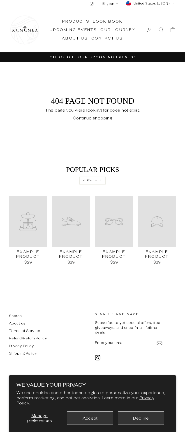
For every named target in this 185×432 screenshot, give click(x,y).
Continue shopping (92, 118)
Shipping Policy (23, 353)
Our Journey (117, 29)
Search (15, 316)
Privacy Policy (21, 346)
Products (76, 21)
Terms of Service (24, 331)
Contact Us (107, 38)
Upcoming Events (73, 29)
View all (92, 180)
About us (17, 323)
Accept (90, 418)
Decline (141, 418)
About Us (75, 38)
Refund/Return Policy (28, 338)
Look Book (108, 21)
